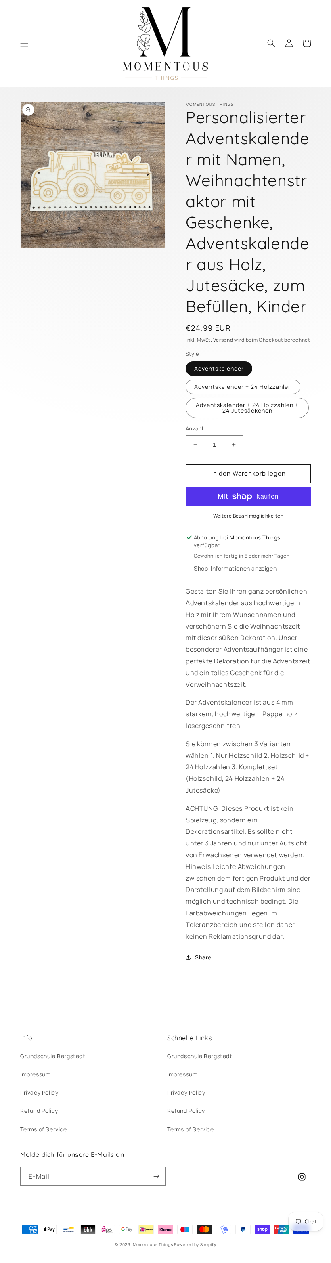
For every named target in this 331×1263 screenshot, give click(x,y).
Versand (223, 339)
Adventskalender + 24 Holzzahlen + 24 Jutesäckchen (247, 407)
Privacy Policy (39, 1092)
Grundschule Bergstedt (53, 1056)
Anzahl (194, 428)
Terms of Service (43, 1129)
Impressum (35, 1074)
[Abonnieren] (156, 1176)
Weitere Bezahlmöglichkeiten (248, 515)
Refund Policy (39, 1110)
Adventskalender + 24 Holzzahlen (243, 386)
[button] (24, 43)
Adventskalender (219, 368)
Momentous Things (153, 1244)
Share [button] (203, 957)
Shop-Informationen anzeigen (235, 568)
